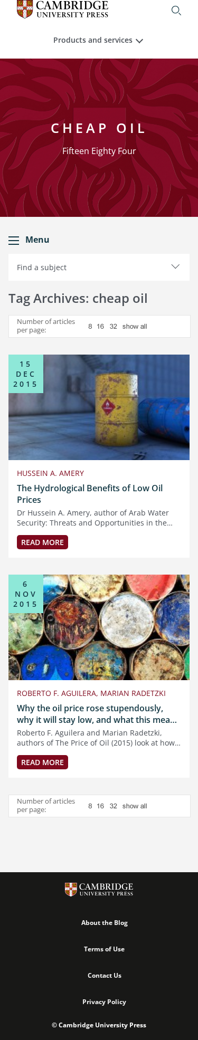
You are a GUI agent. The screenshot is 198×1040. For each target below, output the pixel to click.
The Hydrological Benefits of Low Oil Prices (90, 493)
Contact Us (104, 975)
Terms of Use (104, 948)
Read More (42, 542)
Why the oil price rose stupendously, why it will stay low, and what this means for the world (98, 714)
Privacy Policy (104, 1001)
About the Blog (104, 922)
